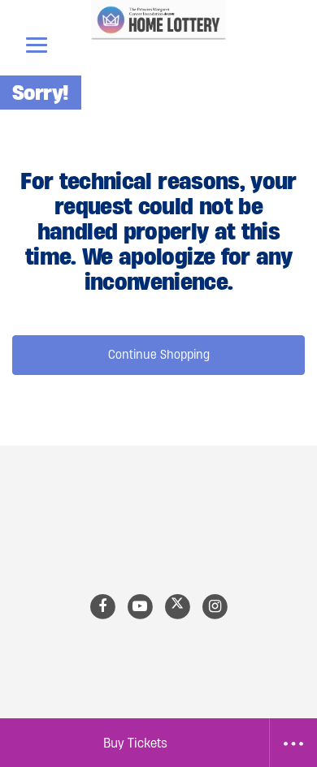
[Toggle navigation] (36, 44)
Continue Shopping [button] (159, 354)
